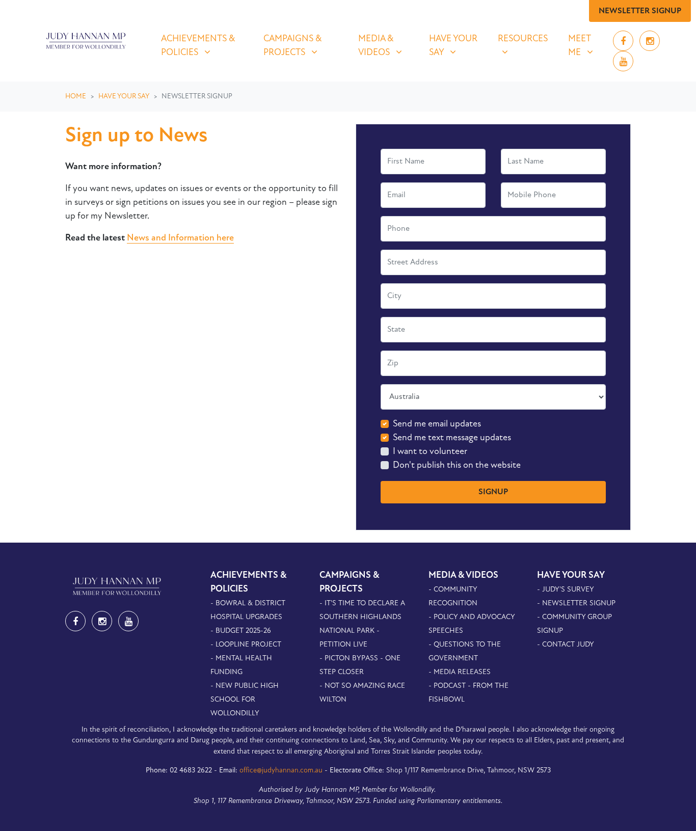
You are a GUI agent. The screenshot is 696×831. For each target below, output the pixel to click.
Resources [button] (526, 39)
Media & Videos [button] (387, 46)
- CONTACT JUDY (565, 645)
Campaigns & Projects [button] (304, 46)
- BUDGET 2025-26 (240, 631)
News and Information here (180, 238)
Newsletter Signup (640, 11)
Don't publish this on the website (457, 465)
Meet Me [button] (586, 46)
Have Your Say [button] (457, 46)
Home (75, 96)
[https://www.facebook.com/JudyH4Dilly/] (624, 42)
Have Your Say (123, 96)
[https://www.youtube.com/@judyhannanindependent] (623, 62)
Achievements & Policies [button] (205, 46)
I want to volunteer (430, 452)
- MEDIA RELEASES (460, 672)
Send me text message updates (452, 438)
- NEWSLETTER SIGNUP (576, 603)
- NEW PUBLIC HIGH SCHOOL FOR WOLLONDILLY (244, 699)
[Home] (85, 40)
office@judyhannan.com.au (281, 770)
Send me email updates (437, 424)
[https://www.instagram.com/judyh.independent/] (649, 42)
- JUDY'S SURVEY (565, 590)
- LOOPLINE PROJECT (245, 645)
